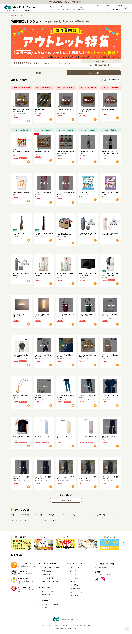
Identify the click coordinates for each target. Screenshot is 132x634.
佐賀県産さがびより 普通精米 (21, 192)
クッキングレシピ (47, 608)
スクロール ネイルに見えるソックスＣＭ (110, 355)
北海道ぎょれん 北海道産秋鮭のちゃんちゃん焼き (21, 110)
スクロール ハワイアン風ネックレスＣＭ (21, 396)
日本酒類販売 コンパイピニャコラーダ (87, 152)
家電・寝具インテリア (18, 520)
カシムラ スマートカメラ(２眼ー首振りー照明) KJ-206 (110, 274)
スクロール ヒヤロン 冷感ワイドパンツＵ (110, 437)
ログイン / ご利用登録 (114, 9)
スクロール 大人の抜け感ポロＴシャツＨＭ (110, 315)
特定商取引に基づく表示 (83, 625)
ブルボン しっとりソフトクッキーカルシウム (87, 193)
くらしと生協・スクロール (48, 520)
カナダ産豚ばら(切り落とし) (110, 109)
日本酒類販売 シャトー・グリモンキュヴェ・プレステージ (110, 152)
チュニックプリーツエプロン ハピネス (43, 274)
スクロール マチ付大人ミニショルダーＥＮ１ (65, 315)
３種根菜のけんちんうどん (42, 152)
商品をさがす (71, 10)
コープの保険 (74, 578)
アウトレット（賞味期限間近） (20, 515)
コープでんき (74, 581)
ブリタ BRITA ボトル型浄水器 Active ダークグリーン (21, 274)
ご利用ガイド (108, 5)
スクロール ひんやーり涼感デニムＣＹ (65, 396)
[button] (123, 542)
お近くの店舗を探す (101, 567)
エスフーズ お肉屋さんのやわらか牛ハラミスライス (87, 110)
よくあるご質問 (118, 5)
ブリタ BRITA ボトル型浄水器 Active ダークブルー (87, 233)
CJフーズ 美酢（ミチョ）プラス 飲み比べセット (66, 152)
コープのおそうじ (75, 589)
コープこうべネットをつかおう (51, 567)
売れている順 (94, 73)
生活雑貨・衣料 (100, 515)
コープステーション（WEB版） (51, 604)
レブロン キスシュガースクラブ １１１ (43, 193)
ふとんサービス (74, 567)
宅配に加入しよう (47, 571)
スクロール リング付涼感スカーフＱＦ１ (43, 355)
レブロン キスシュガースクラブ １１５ (65, 193)
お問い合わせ (56, 625)
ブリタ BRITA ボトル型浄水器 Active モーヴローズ (110, 233)
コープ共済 (73, 574)
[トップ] (12, 15)
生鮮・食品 (71, 515)
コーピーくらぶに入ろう (49, 591)
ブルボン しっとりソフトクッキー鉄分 (110, 193)
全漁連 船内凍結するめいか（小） (42, 110)
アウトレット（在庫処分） (47, 515)
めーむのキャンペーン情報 (50, 581)
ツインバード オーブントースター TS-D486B (87, 274)
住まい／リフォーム (76, 592)
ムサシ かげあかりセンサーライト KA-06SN (43, 315)
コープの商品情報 (47, 578)
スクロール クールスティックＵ (43, 437)
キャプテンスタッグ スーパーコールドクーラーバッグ (65, 233)
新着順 (38, 73)
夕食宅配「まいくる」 (76, 585)
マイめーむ (61, 10)
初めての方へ (99, 5)
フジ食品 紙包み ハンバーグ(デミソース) (65, 110)
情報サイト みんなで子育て (50, 595)
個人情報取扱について (68, 625)
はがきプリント (74, 571)
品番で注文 (80, 10)
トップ (51, 10)
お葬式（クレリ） (74, 596)
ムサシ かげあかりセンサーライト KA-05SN (21, 315)
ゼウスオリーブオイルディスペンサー (21, 233)
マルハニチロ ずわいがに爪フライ (21, 152)
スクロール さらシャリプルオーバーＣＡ (110, 396)
